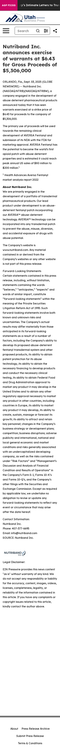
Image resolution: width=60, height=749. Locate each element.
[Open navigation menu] (6, 30)
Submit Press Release (30, 736)
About (14, 728)
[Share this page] (55, 30)
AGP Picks (9, 5)
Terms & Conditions (30, 743)
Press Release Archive (36, 728)
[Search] (38, 31)
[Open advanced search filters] (46, 31)
